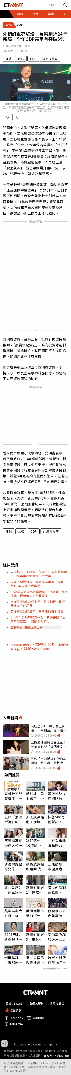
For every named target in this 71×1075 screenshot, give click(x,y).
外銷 (8, 58)
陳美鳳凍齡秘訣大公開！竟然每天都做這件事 (13, 843)
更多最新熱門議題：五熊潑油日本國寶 (37, 611)
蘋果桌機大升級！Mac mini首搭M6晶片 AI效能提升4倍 (13, 913)
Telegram (16, 1024)
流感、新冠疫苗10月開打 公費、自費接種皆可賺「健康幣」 (57, 960)
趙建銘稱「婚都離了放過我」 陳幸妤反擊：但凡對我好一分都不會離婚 (13, 960)
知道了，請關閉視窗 (58, 1056)
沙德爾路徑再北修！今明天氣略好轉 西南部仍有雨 (13, 866)
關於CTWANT (14, 1003)
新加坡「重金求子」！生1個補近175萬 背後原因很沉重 (35, 796)
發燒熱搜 (15, 1010)
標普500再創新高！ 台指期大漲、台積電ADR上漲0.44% (57, 819)
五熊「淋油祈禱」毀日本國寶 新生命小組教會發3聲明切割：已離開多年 (13, 819)
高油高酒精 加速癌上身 (57, 937)
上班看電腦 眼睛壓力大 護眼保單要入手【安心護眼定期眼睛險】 (57, 843)
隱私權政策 (11, 1067)
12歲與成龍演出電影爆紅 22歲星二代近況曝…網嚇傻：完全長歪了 (39, 593)
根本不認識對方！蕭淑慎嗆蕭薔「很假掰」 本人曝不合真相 (37, 583)
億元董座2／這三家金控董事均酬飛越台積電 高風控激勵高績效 (13, 890)
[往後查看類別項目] (62, 14)
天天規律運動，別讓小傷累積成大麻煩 (35, 819)
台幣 (21, 58)
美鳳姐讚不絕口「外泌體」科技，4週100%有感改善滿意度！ (35, 913)
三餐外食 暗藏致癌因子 (26, 627)
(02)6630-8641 (44, 644)
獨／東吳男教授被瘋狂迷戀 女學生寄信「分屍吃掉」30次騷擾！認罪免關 (35, 960)
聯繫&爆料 (37, 1003)
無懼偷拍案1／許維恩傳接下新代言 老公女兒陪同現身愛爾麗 (35, 890)
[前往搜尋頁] (65, 5)
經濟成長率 (50, 58)
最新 (20, 13)
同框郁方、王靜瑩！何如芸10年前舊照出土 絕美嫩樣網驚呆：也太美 (38, 573)
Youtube (39, 1018)
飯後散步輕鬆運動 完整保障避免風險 (35, 866)
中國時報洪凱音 (20, 46)
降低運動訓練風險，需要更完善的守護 (57, 890)
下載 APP (54, 4)
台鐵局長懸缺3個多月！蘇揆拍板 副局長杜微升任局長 (37, 603)
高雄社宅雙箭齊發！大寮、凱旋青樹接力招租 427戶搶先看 (13, 796)
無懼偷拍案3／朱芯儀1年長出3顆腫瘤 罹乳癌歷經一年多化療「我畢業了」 (35, 937)
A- (17, 117)
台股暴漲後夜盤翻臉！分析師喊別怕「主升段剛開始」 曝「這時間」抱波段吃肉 (57, 913)
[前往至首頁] (13, 5)
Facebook (16, 1018)
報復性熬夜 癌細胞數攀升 (57, 796)
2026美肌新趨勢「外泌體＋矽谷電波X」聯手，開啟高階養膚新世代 (13, 937)
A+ (7, 117)
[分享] (4, 1043)
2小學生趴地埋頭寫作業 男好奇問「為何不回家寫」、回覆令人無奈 (37, 619)
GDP (33, 58)
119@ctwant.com (37, 648)
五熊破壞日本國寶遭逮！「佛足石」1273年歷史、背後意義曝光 (57, 866)
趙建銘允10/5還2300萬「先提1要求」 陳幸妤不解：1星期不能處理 (35, 843)
